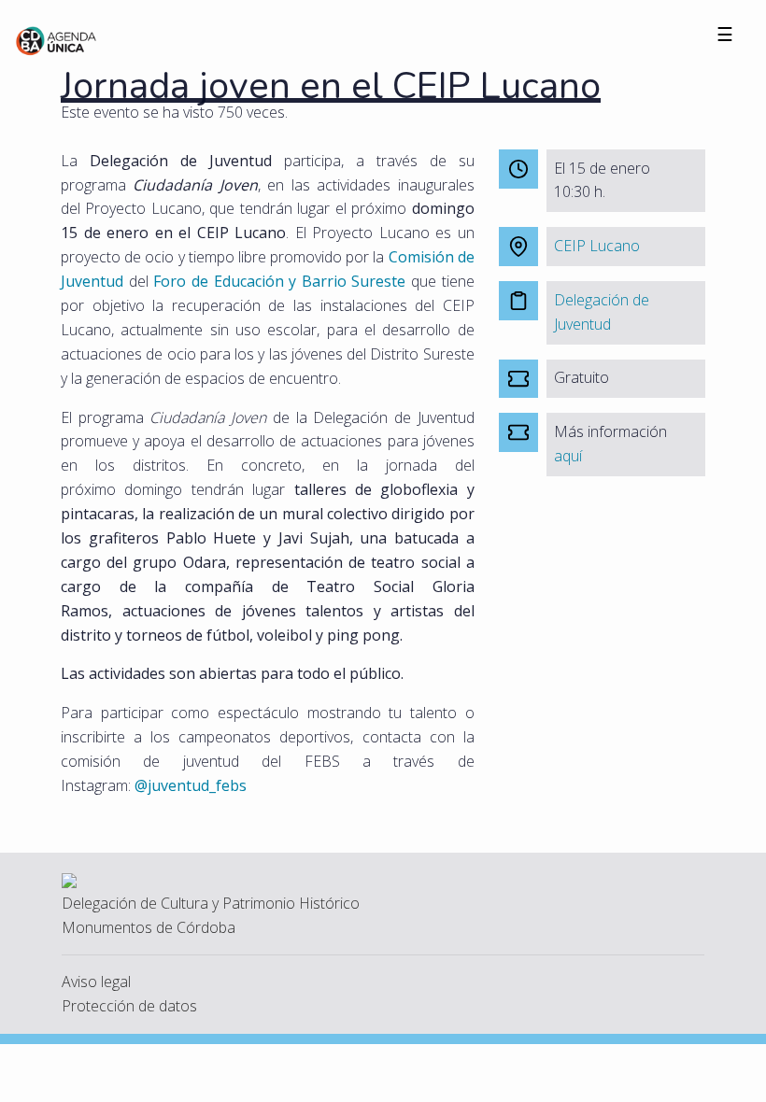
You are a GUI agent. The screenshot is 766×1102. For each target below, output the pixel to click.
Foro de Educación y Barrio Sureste (279, 281)
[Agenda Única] (56, 39)
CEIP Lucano (597, 245)
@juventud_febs (191, 785)
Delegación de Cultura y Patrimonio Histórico (211, 903)
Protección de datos (129, 1006)
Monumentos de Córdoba (148, 927)
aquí (568, 455)
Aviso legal (96, 981)
